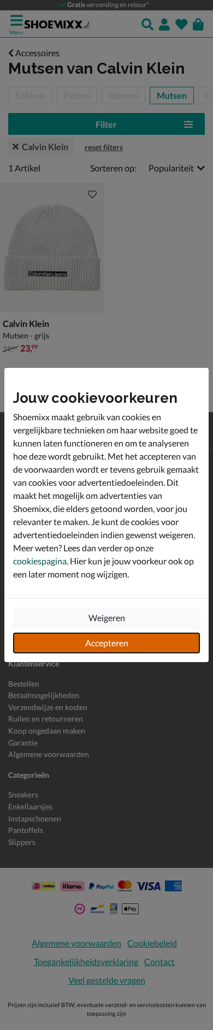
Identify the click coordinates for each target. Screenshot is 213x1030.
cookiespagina (40, 561)
